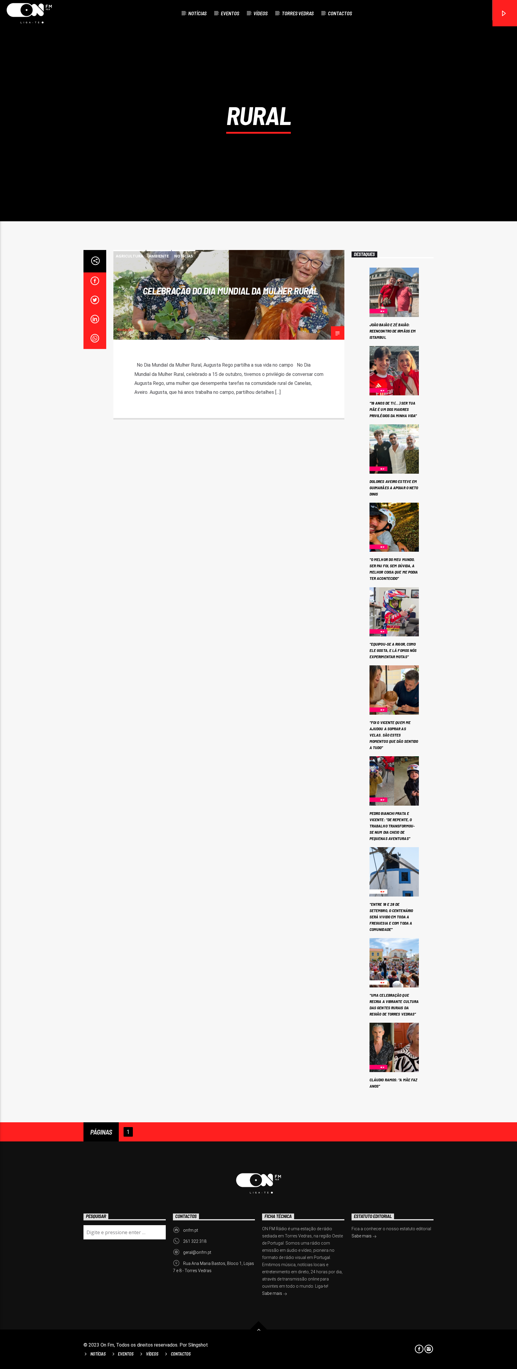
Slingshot (198, 1345)
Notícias (197, 13)
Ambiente (159, 256)
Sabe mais (272, 1293)
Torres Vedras (298, 13)
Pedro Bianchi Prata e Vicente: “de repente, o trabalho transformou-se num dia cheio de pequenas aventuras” (392, 826)
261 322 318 (194, 1241)
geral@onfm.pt (197, 1252)
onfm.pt (190, 1230)
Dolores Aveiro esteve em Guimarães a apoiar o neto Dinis (393, 487)
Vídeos (260, 13)
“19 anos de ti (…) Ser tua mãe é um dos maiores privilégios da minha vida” (393, 409)
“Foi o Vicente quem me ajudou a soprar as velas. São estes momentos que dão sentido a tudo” (393, 735)
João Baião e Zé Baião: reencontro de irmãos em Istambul (392, 331)
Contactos (340, 13)
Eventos (230, 13)
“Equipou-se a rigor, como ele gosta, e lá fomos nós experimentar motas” (393, 650)
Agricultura (129, 256)
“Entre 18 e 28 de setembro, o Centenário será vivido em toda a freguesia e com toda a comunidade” (391, 917)
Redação (125, 329)
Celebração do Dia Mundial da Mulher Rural (230, 290)
